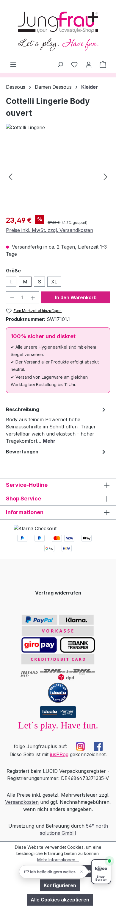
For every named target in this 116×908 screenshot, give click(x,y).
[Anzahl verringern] (12, 297)
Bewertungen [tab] (22, 452)
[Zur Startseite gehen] (58, 30)
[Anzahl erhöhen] (33, 297)
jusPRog (59, 754)
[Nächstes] (105, 176)
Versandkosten (22, 802)
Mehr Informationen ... (58, 859)
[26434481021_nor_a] (58, 176)
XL (54, 282)
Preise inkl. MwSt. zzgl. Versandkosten (49, 230)
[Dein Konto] (88, 64)
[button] (53, 871)
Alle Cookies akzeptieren (60, 900)
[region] (58, 176)
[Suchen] (60, 64)
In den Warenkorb (76, 297)
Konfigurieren (60, 885)
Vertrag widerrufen (58, 593)
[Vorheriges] (10, 176)
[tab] (56, 425)
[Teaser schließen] (81, 872)
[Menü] (13, 64)
